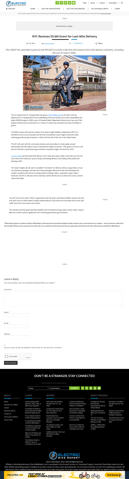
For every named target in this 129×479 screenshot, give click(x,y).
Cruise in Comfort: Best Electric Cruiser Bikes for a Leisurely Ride (77, 418)
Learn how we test (106, 13)
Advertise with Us (9, 411)
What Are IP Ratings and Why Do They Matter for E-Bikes (33, 435)
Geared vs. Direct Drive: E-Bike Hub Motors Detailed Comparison (116, 413)
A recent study (16, 156)
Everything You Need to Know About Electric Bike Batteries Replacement (33, 411)
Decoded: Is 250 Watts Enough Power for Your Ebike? (116, 404)
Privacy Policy (8, 420)
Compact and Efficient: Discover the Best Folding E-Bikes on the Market (77, 404)
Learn (117, 9)
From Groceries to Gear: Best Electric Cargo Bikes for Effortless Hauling (77, 411)
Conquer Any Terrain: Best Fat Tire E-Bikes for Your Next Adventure (54, 411)
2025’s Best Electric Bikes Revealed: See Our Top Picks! (54, 404)
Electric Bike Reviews (51, 9)
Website (7, 334)
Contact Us (7, 414)
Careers (6, 408)
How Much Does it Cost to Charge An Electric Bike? (116, 420)
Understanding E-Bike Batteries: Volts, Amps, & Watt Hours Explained (33, 404)
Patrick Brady (49, 43)
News (33, 9)
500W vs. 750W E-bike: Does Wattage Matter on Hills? (98, 427)
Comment (8, 289)
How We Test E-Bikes (11, 405)
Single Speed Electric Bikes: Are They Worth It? (98, 413)
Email (6, 323)
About (93, 3)
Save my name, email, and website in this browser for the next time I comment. (33, 348)
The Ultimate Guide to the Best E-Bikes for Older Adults (54, 427)
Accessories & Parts (99, 9)
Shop (84, 3)
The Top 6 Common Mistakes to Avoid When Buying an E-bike (98, 420)
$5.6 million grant (55, 115)
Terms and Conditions (11, 417)
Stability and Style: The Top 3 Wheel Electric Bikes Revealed (55, 434)
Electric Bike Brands (76, 9)
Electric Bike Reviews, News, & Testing (16, 3)
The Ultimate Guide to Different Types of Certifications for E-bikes (33, 442)
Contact (102, 3)
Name (7, 312)
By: (48, 43)
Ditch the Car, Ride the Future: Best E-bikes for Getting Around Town (76, 427)
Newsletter (113, 3)
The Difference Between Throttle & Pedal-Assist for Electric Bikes (33, 428)
